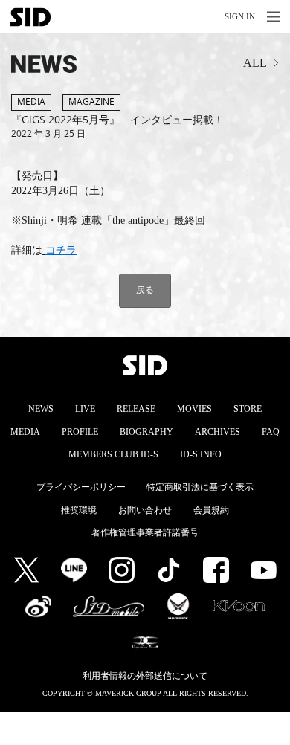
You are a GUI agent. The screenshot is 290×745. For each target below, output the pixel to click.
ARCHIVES (217, 432)
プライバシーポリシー (81, 487)
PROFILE (80, 432)
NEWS (41, 408)
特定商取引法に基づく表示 (200, 487)
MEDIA (25, 432)
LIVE (85, 408)
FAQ (271, 432)
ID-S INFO (201, 454)
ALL (255, 63)
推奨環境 (79, 510)
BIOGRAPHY (146, 432)
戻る (145, 289)
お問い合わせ (145, 510)
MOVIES (194, 408)
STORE (247, 408)
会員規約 (211, 510)
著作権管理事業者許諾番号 (145, 532)
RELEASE (136, 408)
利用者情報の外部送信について (145, 675)
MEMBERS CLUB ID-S (113, 454)
